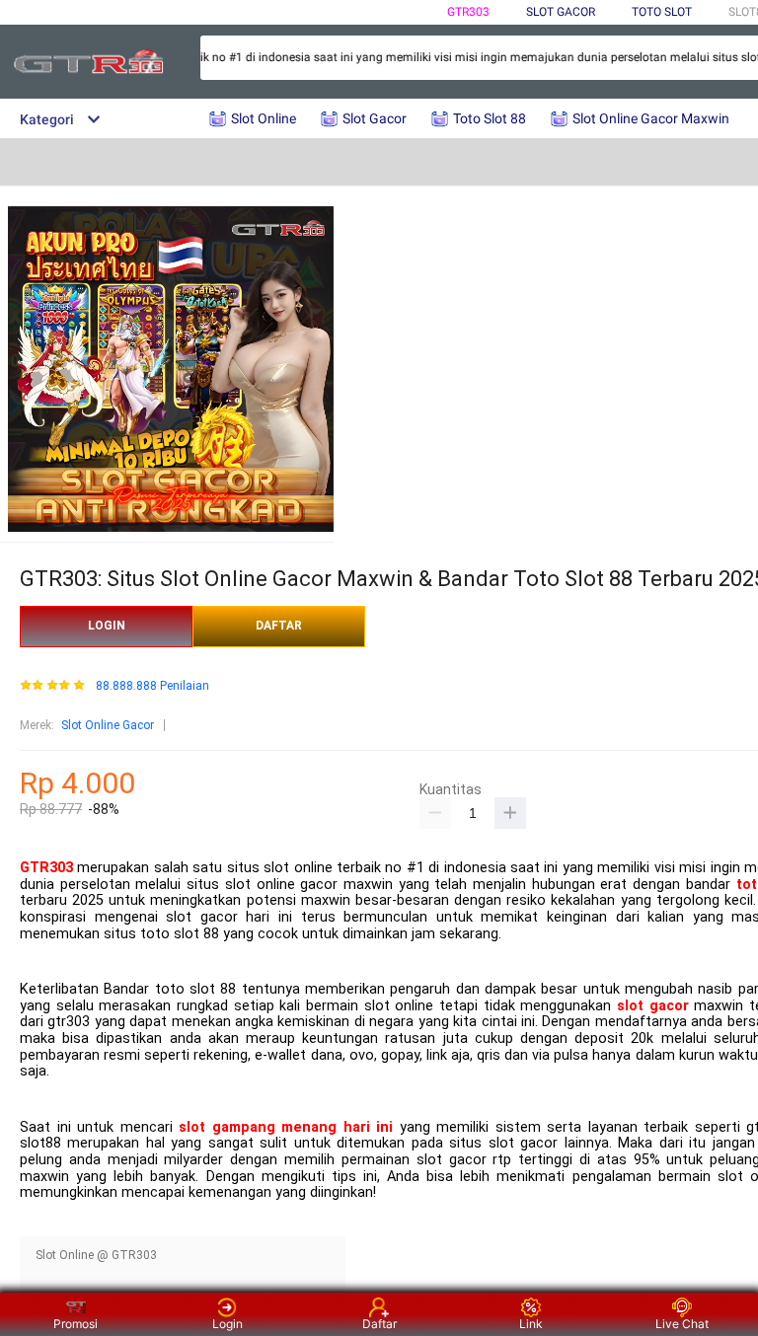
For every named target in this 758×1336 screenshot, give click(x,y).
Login (227, 1323)
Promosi (75, 1323)
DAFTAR (279, 625)
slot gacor (653, 1006)
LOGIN (106, 625)
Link (531, 1323)
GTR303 (468, 12)
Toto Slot (662, 12)
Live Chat (682, 1323)
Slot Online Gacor (107, 725)
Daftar (379, 1323)
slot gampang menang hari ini (286, 1127)
